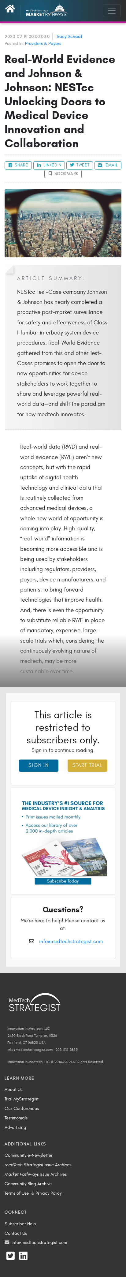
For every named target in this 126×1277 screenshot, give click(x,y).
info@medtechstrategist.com (71, 942)
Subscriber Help (20, 1224)
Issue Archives (38, 1164)
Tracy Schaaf (69, 36)
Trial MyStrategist (22, 1099)
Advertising (15, 1127)
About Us (13, 1089)
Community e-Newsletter (29, 1155)
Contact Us (16, 1233)
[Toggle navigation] (112, 10)
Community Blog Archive (28, 1183)
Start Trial (87, 765)
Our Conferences (22, 1108)
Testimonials (16, 1118)
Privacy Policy (48, 1193)
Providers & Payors (43, 43)
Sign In (38, 765)
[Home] (12, 10)
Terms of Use (17, 1193)
